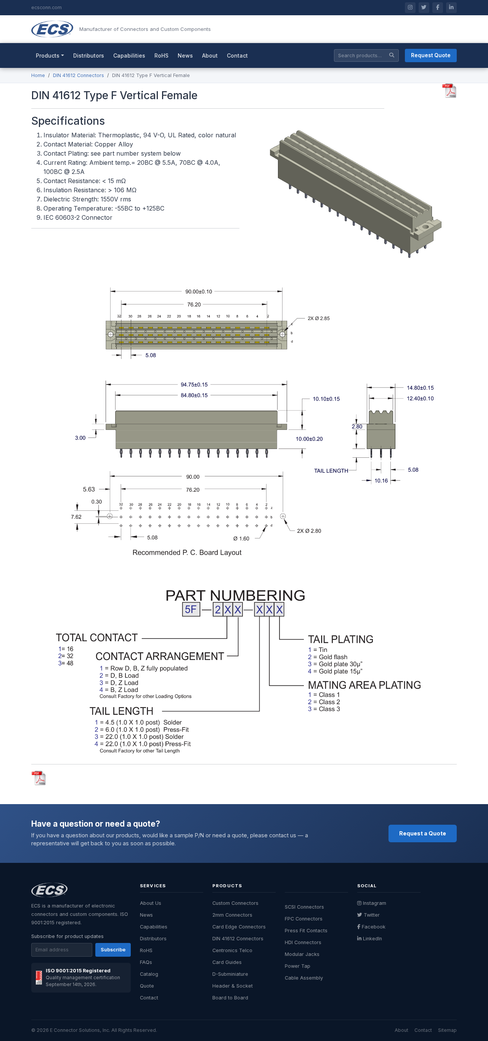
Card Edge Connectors (239, 927)
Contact (237, 55)
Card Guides (227, 962)
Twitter (372, 915)
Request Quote (431, 55)
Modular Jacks (302, 954)
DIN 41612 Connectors (78, 75)
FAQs (146, 962)
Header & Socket (232, 986)
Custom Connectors (235, 903)
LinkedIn (372, 938)
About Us (150, 903)
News (185, 55)
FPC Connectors (304, 919)
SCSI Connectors (304, 907)
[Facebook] (437, 7)
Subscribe (113, 950)
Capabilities (129, 55)
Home (38, 75)
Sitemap (447, 1030)
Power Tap (297, 966)
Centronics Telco (232, 950)
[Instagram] (410, 7)
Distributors (88, 55)
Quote (147, 986)
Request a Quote (422, 833)
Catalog (149, 974)
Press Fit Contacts (306, 930)
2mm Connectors (232, 915)
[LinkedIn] (451, 7)
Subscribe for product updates (67, 936)
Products (47, 55)
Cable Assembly (304, 978)
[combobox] (366, 55)
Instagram (374, 903)
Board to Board (230, 998)
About (210, 55)
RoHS (161, 55)
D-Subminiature (230, 974)
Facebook (373, 927)
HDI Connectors (303, 942)
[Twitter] (424, 7)
